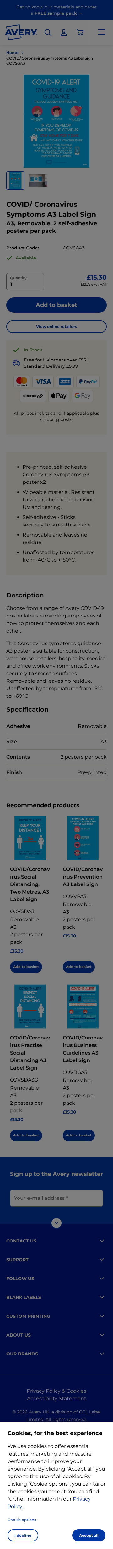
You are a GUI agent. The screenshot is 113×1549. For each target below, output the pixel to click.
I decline (22, 1535)
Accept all (89, 1535)
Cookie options (22, 1519)
